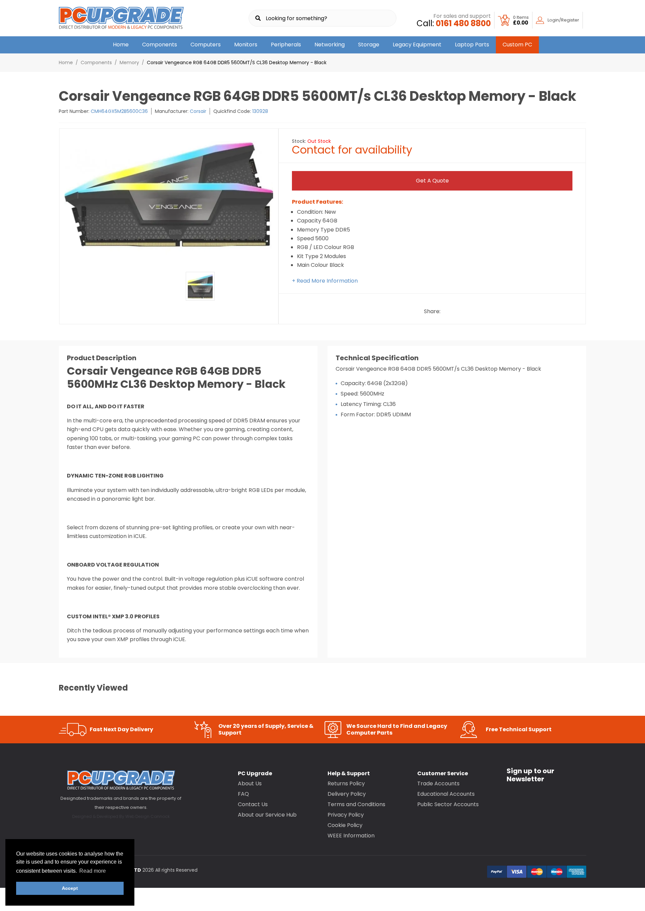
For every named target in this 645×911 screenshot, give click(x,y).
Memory (129, 62)
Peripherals (286, 44)
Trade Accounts (438, 783)
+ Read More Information (325, 281)
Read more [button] (92, 871)
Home (121, 44)
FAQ (243, 794)
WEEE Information (351, 835)
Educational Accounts (446, 794)
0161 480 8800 (463, 23)
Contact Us (253, 804)
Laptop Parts (472, 44)
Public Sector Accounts (448, 804)
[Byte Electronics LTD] (121, 18)
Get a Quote (432, 180)
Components (159, 44)
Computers (205, 44)
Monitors (245, 44)
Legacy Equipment (417, 44)
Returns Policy (346, 783)
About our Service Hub (267, 815)
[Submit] (258, 18)
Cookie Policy (345, 825)
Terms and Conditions (356, 804)
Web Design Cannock (147, 816)
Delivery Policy (347, 794)
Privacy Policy (346, 815)
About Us (250, 783)
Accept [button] (70, 888)
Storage (368, 44)
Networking (329, 44)
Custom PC (517, 44)
